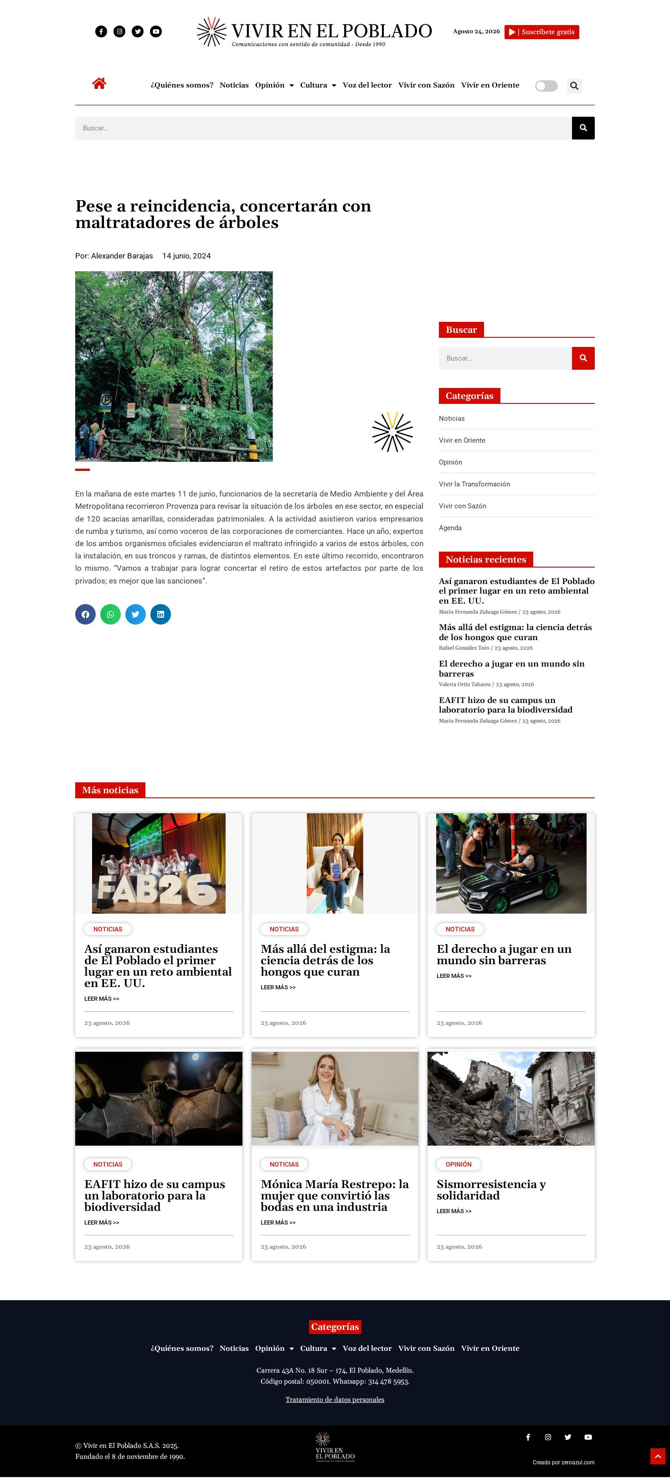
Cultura (313, 85)
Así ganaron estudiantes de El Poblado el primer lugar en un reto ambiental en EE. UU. (517, 591)
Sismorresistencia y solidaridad (491, 1191)
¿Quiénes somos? (182, 85)
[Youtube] (156, 31)
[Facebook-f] (101, 31)
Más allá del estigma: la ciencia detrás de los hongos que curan (515, 632)
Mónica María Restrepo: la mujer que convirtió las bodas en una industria (335, 1196)
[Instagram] (119, 31)
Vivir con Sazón (426, 85)
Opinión (270, 85)
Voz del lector (367, 85)
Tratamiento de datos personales (335, 1399)
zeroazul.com (578, 1462)
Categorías (335, 1327)
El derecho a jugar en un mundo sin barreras (512, 669)
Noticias (234, 85)
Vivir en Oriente (490, 85)
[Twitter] (138, 31)
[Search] (583, 128)
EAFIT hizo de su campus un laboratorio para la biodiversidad (505, 705)
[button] (574, 85)
